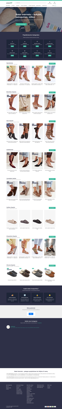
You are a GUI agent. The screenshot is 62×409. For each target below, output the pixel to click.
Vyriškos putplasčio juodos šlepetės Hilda (37, 228)
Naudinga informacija (19, 392)
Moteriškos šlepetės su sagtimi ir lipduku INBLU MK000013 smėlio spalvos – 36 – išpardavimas (37, 84)
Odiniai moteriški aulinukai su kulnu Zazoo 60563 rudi (37, 142)
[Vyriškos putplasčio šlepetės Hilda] (24, 218)
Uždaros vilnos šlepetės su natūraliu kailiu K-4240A (50, 280)
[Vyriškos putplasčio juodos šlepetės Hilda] (37, 218)
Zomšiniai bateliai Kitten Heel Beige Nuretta (50, 171)
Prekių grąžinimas (18, 390)
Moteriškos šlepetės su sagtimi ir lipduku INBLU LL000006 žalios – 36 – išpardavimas (49, 84)
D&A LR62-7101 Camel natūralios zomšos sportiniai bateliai (37, 200)
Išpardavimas (31, 24)
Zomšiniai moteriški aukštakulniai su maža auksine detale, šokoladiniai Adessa (25, 171)
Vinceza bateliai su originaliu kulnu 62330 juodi (37, 171)
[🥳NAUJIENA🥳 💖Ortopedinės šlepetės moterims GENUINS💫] (12, 361)
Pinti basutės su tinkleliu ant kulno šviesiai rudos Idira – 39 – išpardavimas (24, 84)
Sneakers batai (29, 401)
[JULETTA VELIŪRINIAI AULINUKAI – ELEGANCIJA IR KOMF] (37, 333)
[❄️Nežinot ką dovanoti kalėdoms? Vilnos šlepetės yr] (25, 354)
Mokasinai (28, 392)
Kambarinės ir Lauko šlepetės (31, 393)
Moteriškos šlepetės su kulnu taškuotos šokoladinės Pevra (49, 113)
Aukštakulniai (28, 390)
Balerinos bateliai (29, 391)
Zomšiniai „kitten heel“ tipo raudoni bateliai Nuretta (12, 171)
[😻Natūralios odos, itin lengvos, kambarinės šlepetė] (37, 347)
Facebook (48, 386)
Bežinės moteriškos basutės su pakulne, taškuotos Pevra (24, 113)
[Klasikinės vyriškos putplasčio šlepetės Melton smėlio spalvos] (12, 218)
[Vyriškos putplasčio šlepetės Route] (49, 218)
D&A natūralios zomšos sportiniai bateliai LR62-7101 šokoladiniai (12, 200)
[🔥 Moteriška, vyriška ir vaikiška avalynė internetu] (25, 340)
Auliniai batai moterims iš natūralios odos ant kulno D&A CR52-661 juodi (12, 142)
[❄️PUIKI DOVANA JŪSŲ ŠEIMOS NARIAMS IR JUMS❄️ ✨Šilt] (37, 354)
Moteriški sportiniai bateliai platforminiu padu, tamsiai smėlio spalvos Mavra (24, 200)
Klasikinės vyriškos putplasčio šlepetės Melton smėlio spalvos (12, 228)
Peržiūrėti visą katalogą (21, 24)
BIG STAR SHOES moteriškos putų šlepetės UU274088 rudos (12, 113)
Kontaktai (54, 3)
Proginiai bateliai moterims (30, 398)
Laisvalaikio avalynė (29, 386)
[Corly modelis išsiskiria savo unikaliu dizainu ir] (12, 333)
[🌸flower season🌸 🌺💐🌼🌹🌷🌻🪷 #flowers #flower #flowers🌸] (50, 347)
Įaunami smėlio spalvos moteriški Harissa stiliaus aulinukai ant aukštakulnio (49, 142)
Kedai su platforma (29, 400)
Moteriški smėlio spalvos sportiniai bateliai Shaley (50, 200)
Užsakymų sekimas (19, 391)
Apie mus (7, 386)
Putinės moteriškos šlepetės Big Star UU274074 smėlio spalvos (37, 113)
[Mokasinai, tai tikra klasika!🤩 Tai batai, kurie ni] (50, 361)
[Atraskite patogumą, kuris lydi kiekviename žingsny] (50, 333)
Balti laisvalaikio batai (40, 387)
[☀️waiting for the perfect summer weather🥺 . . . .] (25, 361)
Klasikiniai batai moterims (40, 386)
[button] (54, 5)
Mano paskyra (50, 3)
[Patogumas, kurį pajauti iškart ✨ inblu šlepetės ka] (12, 340)
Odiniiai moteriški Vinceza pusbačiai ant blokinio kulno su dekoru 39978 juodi (24, 142)
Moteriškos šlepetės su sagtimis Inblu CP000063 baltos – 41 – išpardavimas (12, 84)
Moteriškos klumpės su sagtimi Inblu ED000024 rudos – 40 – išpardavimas (50, 257)
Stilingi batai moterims (30, 399)
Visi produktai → (52, 63)
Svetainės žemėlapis (19, 393)
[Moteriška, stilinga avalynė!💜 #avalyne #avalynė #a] (25, 347)
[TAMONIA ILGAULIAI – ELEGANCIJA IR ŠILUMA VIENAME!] (25, 333)
